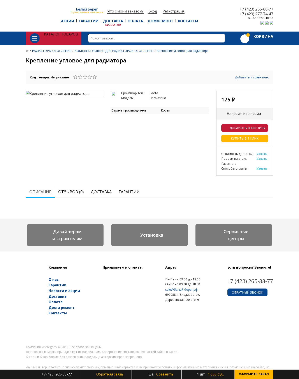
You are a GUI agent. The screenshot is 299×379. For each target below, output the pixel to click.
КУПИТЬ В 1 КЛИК (245, 138)
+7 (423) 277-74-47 (256, 14)
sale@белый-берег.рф (181, 289)
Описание (40, 191)
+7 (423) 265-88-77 (256, 9)
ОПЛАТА (135, 21)
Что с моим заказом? (125, 11)
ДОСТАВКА (113, 21)
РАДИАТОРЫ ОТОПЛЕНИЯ (51, 51)
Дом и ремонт (62, 307)
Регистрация (174, 11)
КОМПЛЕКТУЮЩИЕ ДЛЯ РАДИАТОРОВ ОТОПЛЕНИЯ (114, 51)
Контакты (58, 313)
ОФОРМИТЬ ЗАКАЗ (254, 374)
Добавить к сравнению (252, 77)
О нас (53, 279)
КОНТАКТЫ (188, 21)
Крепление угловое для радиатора (183, 51)
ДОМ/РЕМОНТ (160, 21)
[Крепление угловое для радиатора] (65, 94)
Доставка (101, 191)
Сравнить (160, 374)
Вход (152, 11)
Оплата (56, 301)
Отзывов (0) (71, 191)
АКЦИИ (67, 21)
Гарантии (129, 191)
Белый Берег (87, 10)
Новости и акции (64, 290)
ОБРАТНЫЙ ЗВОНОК (247, 292)
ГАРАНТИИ (88, 21)
